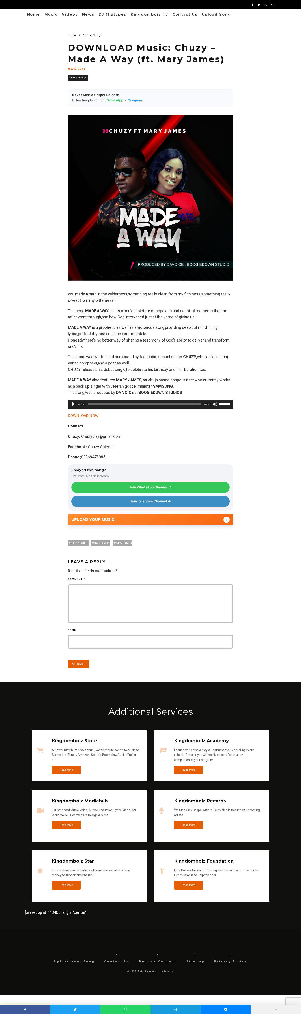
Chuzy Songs (79, 543)
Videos (70, 14)
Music (51, 14)
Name (72, 630)
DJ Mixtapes (112, 14)
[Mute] (215, 404)
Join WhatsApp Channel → (150, 487)
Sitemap (195, 961)
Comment (76, 579)
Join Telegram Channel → (150, 501)
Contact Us (185, 14)
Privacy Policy (230, 961)
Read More (66, 769)
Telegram (135, 100)
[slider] (225, 404)
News (88, 14)
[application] (150, 404)
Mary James (123, 543)
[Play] (73, 404)
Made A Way (102, 543)
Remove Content (158, 961)
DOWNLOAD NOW (83, 415)
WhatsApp (115, 100)
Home (33, 14)
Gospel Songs (78, 78)
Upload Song (216, 14)
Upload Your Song (74, 961)
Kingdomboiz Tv (149, 14)
